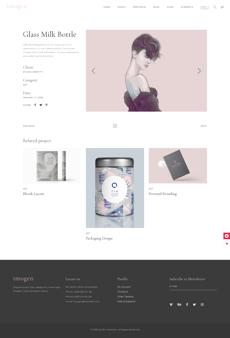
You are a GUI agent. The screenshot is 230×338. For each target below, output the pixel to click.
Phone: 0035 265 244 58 (78, 291)
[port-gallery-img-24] (146, 71)
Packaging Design (99, 238)
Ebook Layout (33, 193)
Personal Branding (163, 193)
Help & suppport (126, 301)
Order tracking (125, 296)
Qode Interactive (108, 329)
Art (25, 85)
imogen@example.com (86, 301)
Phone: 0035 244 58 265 (78, 296)
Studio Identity (33, 72)
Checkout (122, 291)
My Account (124, 286)
